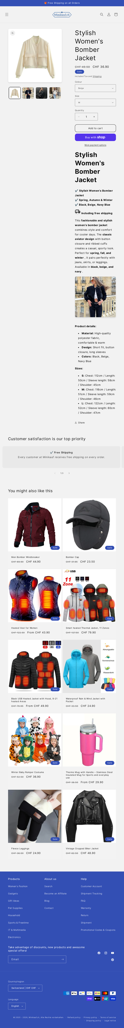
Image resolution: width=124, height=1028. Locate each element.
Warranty (86, 908)
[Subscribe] (62, 959)
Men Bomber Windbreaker (25, 557)
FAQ (83, 900)
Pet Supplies (15, 908)
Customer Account (91, 886)
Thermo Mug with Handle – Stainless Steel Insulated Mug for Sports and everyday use (89, 775)
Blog (46, 900)
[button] (6, 14)
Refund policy (73, 1017)
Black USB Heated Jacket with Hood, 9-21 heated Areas (34, 700)
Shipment (86, 922)
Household (14, 915)
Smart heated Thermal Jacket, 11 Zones (87, 628)
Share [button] (81, 422)
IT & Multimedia (17, 930)
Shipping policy (93, 1020)
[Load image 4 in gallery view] (55, 93)
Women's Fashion (18, 886)
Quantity (79, 110)
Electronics (14, 937)
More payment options (95, 145)
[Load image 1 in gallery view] (15, 93)
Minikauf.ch (34, 1017)
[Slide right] (69, 473)
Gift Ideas (13, 900)
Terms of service (108, 1017)
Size (77, 96)
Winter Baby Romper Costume (27, 772)
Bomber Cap (72, 557)
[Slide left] (54, 473)
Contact (48, 908)
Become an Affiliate (55, 893)
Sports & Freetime (18, 922)
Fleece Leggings (20, 848)
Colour (78, 82)
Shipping (97, 76)
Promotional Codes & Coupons (98, 930)
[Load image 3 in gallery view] (41, 93)
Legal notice (110, 1020)
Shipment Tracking (91, 893)
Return (84, 915)
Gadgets (13, 893)
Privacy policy (90, 1017)
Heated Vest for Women (24, 628)
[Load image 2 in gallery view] (28, 93)
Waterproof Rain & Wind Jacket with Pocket (85, 700)
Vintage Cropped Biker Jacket (82, 848)
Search (48, 886)
